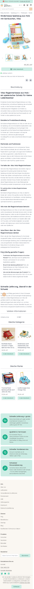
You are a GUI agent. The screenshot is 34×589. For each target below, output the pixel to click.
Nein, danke (8, 300)
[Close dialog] (31, 286)
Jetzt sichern (8, 297)
